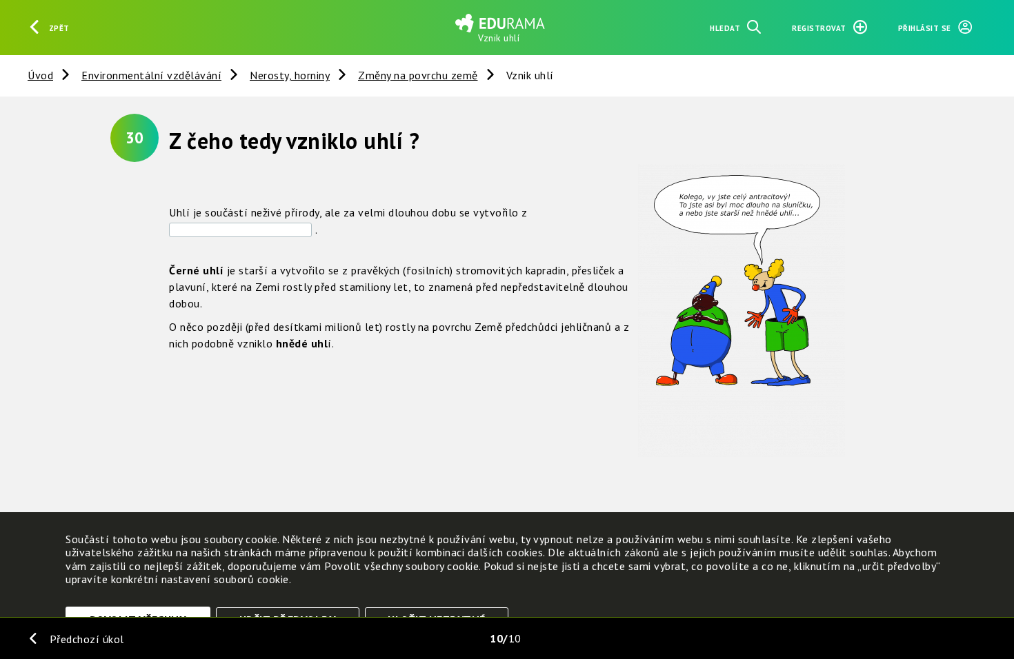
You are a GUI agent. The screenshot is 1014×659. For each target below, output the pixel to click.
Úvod (40, 75)
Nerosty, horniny (290, 75)
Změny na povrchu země (418, 75)
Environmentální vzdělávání (151, 75)
